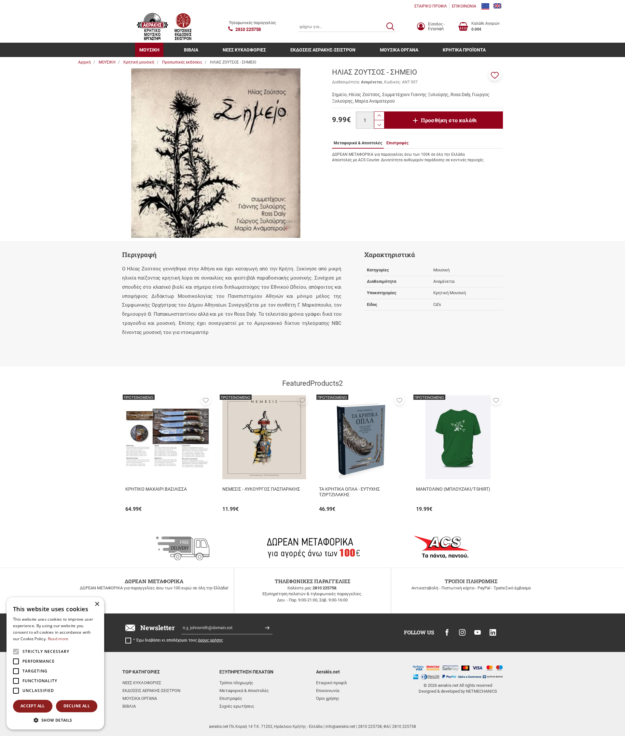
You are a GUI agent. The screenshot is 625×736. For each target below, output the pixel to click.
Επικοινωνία (327, 690)
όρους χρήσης (210, 640)
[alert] (55, 663)
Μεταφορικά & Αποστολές (244, 690)
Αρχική (84, 62)
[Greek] (485, 6)
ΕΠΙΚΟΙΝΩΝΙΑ (464, 6)
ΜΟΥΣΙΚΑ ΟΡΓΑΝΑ (399, 49)
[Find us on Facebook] (447, 632)
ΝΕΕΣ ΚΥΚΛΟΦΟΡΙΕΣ (244, 49)
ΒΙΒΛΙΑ (191, 49)
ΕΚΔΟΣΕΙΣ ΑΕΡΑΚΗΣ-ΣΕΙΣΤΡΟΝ (322, 49)
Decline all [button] (76, 706)
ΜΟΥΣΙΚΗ (149, 49)
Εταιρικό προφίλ (331, 682)
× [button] (96, 604)
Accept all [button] (33, 706)
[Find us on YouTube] (477, 632)
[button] (495, 74)
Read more (58, 639)
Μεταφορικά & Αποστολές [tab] (358, 143)
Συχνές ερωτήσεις (236, 706)
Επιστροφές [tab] (397, 143)
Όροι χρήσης (327, 698)
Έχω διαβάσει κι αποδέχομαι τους (179, 640)
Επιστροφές (230, 698)
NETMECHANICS (481, 691)
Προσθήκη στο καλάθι (449, 120)
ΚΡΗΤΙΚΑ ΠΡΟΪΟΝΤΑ (464, 49)
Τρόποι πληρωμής (236, 682)
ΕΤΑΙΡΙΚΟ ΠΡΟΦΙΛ (430, 6)
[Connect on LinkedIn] (493, 632)
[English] (497, 6)
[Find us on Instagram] (462, 632)
